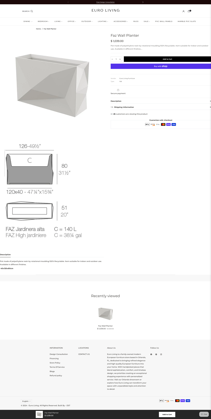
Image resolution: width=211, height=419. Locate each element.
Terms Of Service (57, 367)
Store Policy (55, 363)
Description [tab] (5, 255)
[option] (52, 85)
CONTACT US (84, 354)
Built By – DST (64, 405)
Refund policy (56, 376)
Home (38, 29)
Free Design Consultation (105, 2)
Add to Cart (167, 414)
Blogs (52, 371)
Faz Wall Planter (105, 326)
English (25, 401)
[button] (27, 11)
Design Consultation (59, 354)
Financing (54, 358)
